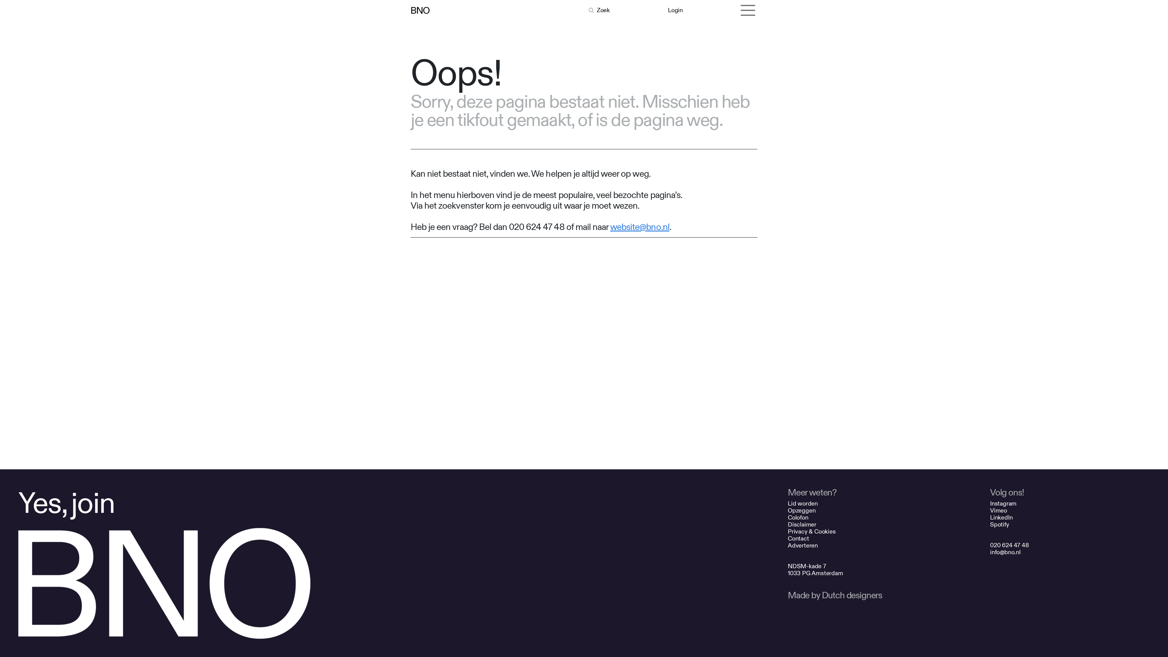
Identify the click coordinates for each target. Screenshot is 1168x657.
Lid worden (803, 503)
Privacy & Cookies (812, 531)
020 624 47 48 (1009, 545)
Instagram (1003, 503)
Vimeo (998, 510)
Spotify (999, 524)
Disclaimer (802, 524)
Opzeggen (801, 510)
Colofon (798, 517)
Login (675, 10)
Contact (798, 538)
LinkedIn (1001, 517)
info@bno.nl (1005, 552)
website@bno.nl (639, 227)
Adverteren (803, 545)
